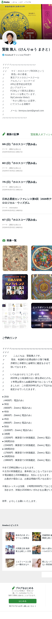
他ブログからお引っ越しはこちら (21, 606)
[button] (22, 601)
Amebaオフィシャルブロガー (18, 55)
